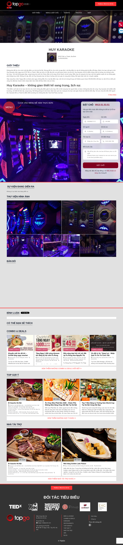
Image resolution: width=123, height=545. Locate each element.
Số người (86, 127)
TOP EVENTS (68, 525)
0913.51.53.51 (102, 104)
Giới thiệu (36, 13)
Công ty (93, 519)
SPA (65, 533)
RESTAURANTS (13, 399)
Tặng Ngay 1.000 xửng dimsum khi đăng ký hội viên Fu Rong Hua (47, 355)
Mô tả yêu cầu (87, 147)
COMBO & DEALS (14, 349)
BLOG (65, 535)
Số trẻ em (104, 127)
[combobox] (27, 4)
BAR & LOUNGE (69, 516)
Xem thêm (112, 95)
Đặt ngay (22, 399)
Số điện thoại (105, 137)
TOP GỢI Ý (49, 399)
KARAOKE (67, 521)
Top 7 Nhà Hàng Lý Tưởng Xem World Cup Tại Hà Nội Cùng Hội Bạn (98, 404)
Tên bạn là (86, 137)
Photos (79, 13)
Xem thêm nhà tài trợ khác (61, 479)
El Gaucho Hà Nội (15, 403)
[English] (10, 7)
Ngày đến (86, 117)
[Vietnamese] (8, 7)
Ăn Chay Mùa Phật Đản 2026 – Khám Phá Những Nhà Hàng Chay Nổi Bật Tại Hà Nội (61, 404)
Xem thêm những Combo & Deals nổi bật (61, 368)
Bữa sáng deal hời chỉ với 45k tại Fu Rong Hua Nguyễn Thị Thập (74, 355)
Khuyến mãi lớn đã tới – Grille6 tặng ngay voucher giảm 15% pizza (18, 355)
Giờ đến (104, 117)
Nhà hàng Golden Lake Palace (74, 464)
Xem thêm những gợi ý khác (61, 418)
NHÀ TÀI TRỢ (68, 530)
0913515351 (64, 58)
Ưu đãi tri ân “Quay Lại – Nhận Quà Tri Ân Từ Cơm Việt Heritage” (103, 355)
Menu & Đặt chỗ (52, 13)
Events (67, 13)
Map (89, 13)
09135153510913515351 (77, 360)
